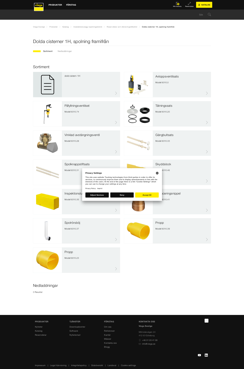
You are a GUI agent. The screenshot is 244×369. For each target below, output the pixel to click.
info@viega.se (148, 344)
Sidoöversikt (97, 365)
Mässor (107, 339)
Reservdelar (40, 335)
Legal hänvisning (58, 365)
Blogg (107, 347)
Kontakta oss (110, 343)
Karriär (107, 335)
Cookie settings (128, 365)
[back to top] (206, 321)
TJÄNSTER (75, 321)
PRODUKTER (42, 321)
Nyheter (39, 326)
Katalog (65, 27)
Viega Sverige (39, 27)
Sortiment (48, 51)
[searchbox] (120, 14)
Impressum (40, 365)
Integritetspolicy (79, 365)
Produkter (53, 27)
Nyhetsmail (75, 335)
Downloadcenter (77, 326)
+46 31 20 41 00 (150, 340)
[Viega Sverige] (38, 5)
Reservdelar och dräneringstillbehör (122, 27)
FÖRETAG (109, 321)
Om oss (107, 326)
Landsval (112, 365)
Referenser (109, 331)
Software (74, 331)
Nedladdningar (65, 51)
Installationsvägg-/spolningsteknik (87, 27)
